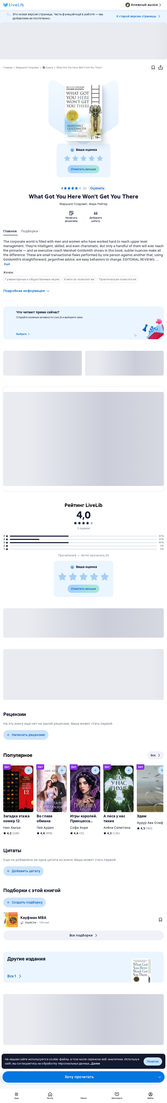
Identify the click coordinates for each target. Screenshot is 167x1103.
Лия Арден (45, 828)
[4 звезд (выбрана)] (76, 188)
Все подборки (81, 935)
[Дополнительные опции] (160, 1077)
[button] (83, 112)
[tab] (10, 232)
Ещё (7, 264)
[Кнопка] (28, 770)
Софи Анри (79, 828)
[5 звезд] (100, 158)
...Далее (94, 1063)
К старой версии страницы (136, 16)
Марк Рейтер (98, 204)
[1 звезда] (67, 158)
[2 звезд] (75, 158)
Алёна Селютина (116, 828)
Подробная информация (24, 291)
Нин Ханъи (12, 828)
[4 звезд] (91, 158)
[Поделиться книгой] (160, 68)
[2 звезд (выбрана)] (69, 188)
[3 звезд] (83, 158)
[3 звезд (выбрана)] (72, 188)
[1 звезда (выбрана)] (65, 188)
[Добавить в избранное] (153, 68)
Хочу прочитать (79, 1076)
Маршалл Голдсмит (73, 204)
